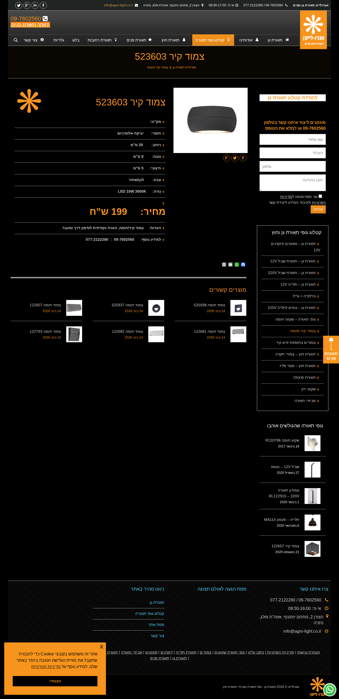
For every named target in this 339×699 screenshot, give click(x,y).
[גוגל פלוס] (26, 5)
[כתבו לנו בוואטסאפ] (329, 689)
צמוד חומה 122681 (209, 331)
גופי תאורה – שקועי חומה (295, 319)
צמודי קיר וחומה (157, 67)
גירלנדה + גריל (304, 296)
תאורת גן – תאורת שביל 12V (293, 261)
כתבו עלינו (256, 652)
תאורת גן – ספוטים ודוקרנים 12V (295, 247)
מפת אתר (156, 624)
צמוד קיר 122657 (285, 546)
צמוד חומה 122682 (127, 331)
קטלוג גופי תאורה (149, 613)
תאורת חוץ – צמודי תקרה (295, 354)
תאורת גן (157, 602)
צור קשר (157, 635)
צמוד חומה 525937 (127, 305)
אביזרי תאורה (305, 401)
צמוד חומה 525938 (209, 305)
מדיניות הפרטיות (280, 652)
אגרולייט (293, 687)
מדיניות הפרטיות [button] (46, 666)
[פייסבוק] (43, 5)
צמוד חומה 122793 (45, 331)
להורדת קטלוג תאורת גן (293, 97)
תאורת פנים (159, 658)
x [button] (101, 646)
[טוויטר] (18, 5)
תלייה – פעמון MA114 (281, 519)
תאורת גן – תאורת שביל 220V (292, 273)
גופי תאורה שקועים (230, 652)
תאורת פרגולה (304, 377)
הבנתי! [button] (55, 681)
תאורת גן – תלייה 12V (298, 284)
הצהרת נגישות (308, 652)
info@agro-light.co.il (118, 5)
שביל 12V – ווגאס (285, 467)
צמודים (205, 652)
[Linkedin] (35, 5)
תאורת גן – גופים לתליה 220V (292, 307)
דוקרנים (166, 652)
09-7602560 (27, 18)
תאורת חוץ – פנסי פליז (298, 366)
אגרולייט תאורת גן (184, 67)
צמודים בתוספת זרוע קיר (296, 342)
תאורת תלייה (186, 652)
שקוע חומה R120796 (282, 440)
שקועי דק (308, 389)
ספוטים (151, 652)
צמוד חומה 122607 (45, 305)
